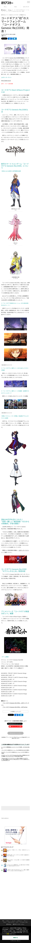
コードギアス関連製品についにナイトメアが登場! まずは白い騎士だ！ (15, 748)
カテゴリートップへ (16, 733)
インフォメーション (24, 922)
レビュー (8, 920)
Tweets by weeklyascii (5, 818)
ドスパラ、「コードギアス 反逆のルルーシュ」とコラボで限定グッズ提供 (15, 753)
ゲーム (9, 10)
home (4, 10)
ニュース (13, 920)
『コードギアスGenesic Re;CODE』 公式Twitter (14, 707)
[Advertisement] (15, 774)
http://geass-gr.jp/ (6, 80)
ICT (17, 922)
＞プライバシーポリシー (15, 940)
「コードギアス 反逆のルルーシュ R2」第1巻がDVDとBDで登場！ (15, 750)
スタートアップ (15, 6)
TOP (3, 920)
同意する (15, 937)
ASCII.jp (9, 924)
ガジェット (19, 920)
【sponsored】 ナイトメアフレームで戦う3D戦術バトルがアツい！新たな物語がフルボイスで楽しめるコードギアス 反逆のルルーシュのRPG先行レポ (15, 759)
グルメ (5, 6)
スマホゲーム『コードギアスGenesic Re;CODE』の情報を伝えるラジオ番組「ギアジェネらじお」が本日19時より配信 (15, 756)
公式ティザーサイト (24, 550)
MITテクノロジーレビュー (20, 924)
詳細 (8, 933)
